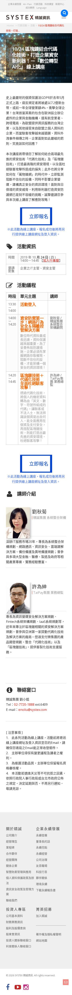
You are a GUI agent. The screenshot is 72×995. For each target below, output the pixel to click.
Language (41, 7)
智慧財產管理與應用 (18, 872)
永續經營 (41, 853)
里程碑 (10, 847)
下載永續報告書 (46, 890)
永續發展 (41, 835)
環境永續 (41, 884)
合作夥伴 (11, 853)
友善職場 (41, 866)
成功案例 (30, 7)
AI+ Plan (27, 4)
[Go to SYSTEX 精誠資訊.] (12, 25)
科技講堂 (49, 4)
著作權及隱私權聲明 (48, 934)
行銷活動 (38, 4)
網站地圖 (41, 940)
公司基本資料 (14, 916)
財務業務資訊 (14, 922)
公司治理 (41, 860)
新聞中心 (59, 4)
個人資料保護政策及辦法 (20, 880)
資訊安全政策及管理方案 (20, 891)
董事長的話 (43, 841)
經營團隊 (11, 860)
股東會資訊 (13, 934)
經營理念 (11, 841)
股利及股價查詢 (16, 928)
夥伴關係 (41, 878)
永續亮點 (41, 847)
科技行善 (41, 872)
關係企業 (11, 866)
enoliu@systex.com (32, 709)
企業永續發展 (14, 4)
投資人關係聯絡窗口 (18, 940)
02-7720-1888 (24, 704)
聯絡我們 (11, 900)
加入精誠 (41, 916)
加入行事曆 (51, 260)
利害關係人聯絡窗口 (18, 946)
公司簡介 (11, 835)
